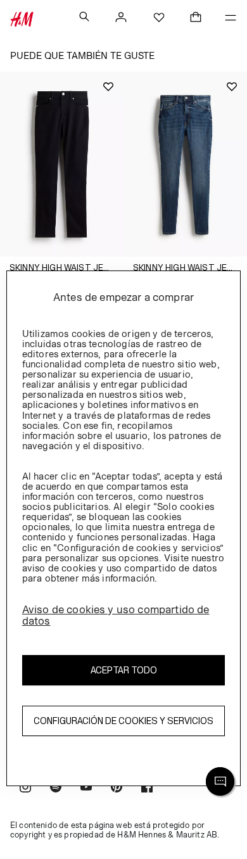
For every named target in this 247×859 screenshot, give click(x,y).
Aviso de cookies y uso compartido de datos (116, 615)
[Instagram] (25, 788)
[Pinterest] (116, 788)
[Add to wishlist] (108, 87)
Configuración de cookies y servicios (123, 720)
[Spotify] (56, 788)
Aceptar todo (124, 670)
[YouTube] (86, 788)
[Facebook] (147, 788)
